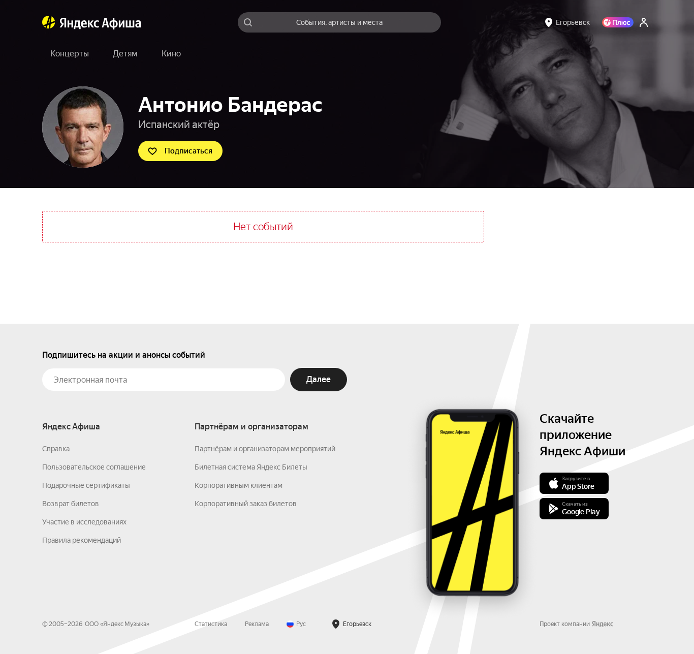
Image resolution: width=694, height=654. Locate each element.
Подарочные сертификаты (86, 485)
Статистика (211, 624)
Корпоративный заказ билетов (246, 504)
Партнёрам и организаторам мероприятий (265, 449)
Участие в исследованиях (84, 522)
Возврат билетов (70, 504)
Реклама (257, 624)
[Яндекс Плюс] (618, 22)
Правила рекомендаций (81, 540)
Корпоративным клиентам (238, 485)
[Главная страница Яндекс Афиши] (48, 22)
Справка (56, 449)
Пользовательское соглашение (94, 467)
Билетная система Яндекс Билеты (251, 467)
